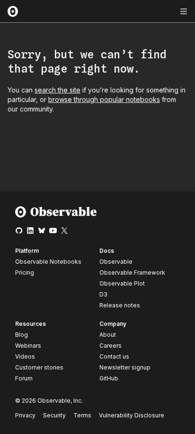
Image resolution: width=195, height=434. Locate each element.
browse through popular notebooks (104, 99)
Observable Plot (122, 283)
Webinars (28, 345)
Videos (25, 356)
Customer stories (39, 367)
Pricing (24, 272)
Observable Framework (132, 272)
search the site (57, 90)
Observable (116, 261)
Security (54, 415)
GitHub (108, 378)
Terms (82, 415)
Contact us (114, 356)
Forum (24, 378)
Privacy (25, 415)
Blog (21, 334)
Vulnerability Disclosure (131, 415)
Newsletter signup (125, 367)
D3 (103, 294)
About (107, 334)
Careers (110, 345)
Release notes (119, 305)
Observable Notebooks (48, 261)
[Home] (56, 215)
